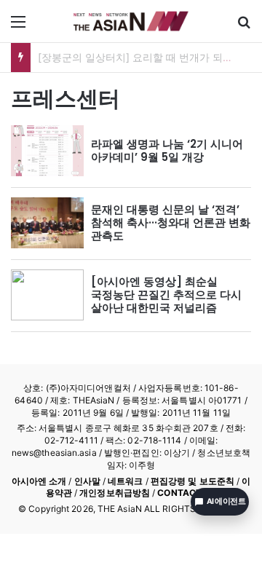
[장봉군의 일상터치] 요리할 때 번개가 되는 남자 (147, 57)
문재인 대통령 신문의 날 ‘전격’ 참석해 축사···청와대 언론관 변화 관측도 (170, 222)
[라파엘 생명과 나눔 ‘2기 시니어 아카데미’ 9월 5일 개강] (47, 150)
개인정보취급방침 (114, 492)
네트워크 (125, 481)
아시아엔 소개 (39, 481)
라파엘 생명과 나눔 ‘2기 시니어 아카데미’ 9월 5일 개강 (167, 150)
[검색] (244, 26)
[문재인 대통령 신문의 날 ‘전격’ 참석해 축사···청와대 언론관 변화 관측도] (47, 222)
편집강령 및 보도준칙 (192, 481)
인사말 (87, 481)
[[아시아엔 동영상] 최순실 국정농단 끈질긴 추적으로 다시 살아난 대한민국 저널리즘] (47, 294)
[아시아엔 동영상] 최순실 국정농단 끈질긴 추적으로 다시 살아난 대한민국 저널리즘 (166, 294)
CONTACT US (186, 492)
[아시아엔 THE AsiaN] (131, 21)
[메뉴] (18, 26)
